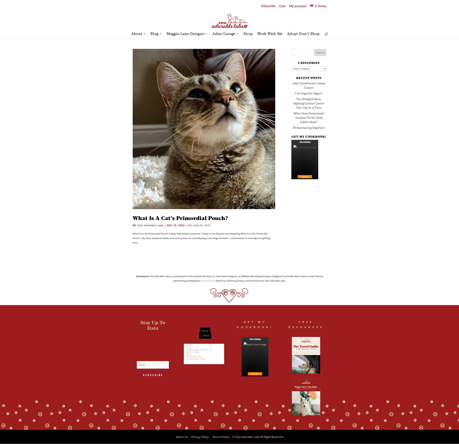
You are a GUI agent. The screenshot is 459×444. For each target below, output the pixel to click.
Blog (154, 34)
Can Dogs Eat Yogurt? (309, 93)
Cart (282, 6)
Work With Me (270, 34)
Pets (207, 225)
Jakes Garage (223, 34)
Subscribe (268, 6)
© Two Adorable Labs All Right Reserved (257, 437)
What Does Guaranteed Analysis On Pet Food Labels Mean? (309, 118)
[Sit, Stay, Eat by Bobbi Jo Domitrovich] (304, 159)
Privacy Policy (200, 437)
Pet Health (195, 225)
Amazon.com (208, 280)
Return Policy (221, 437)
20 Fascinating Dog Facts (309, 127)
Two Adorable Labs (150, 225)
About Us (182, 437)
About (136, 34)
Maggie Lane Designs (185, 34)
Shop (248, 34)
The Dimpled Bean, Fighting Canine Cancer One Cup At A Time (308, 103)
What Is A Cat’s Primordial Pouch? (180, 218)
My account (297, 6)
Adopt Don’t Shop (303, 34)
